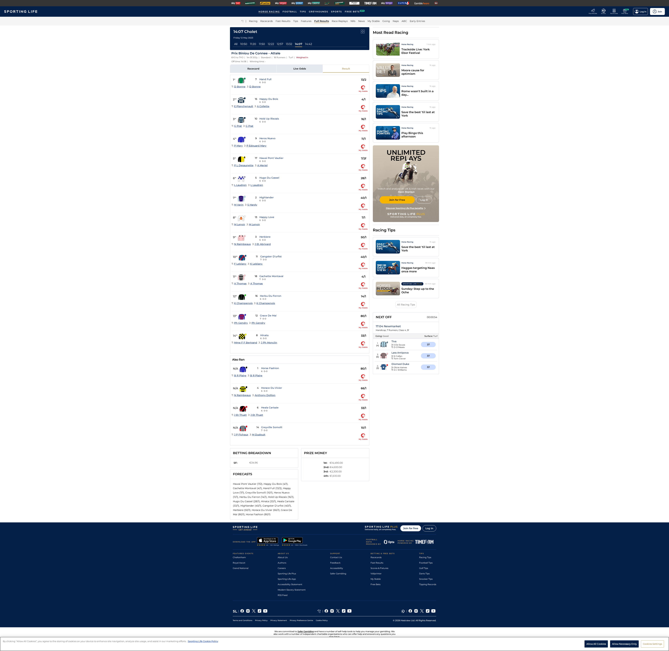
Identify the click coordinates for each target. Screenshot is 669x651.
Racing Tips (425, 557)
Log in (429, 528)
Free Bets (375, 584)
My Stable (376, 579)
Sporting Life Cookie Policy (203, 641)
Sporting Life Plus (287, 573)
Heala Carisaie (270, 407)
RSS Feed (282, 595)
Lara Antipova (400, 352)
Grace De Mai (268, 315)
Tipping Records (427, 584)
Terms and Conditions (242, 620)
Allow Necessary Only (624, 643)
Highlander (266, 197)
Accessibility (336, 568)
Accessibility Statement (290, 584)
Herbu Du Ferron (270, 295)
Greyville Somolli (271, 427)
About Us (283, 557)
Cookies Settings (652, 643)
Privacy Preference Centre (301, 620)
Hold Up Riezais (269, 118)
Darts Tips (424, 573)
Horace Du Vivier (271, 387)
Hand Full (265, 79)
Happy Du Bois (268, 99)
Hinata (264, 335)
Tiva (393, 341)
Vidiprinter (376, 573)
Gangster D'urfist (271, 256)
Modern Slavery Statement (292, 589)
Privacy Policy (261, 620)
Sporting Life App (287, 579)
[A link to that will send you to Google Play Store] (294, 542)
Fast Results (377, 562)
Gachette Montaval (271, 276)
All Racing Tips (406, 304)
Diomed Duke (400, 364)
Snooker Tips (426, 579)
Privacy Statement (278, 620)
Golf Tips (423, 568)
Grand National (240, 568)
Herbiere (265, 236)
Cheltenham (239, 557)
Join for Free (397, 199)
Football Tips (426, 562)
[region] (334, 644)
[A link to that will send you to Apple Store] (268, 542)
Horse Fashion (270, 368)
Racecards (376, 557)
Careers (282, 568)
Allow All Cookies (596, 643)
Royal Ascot (239, 562)
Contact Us (336, 557)
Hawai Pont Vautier (271, 158)
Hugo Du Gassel (269, 177)
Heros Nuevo (267, 138)
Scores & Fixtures (379, 568)
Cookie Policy (322, 620)
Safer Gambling (338, 573)
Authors (282, 562)
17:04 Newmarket (388, 326)
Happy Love (266, 217)
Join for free (410, 528)
